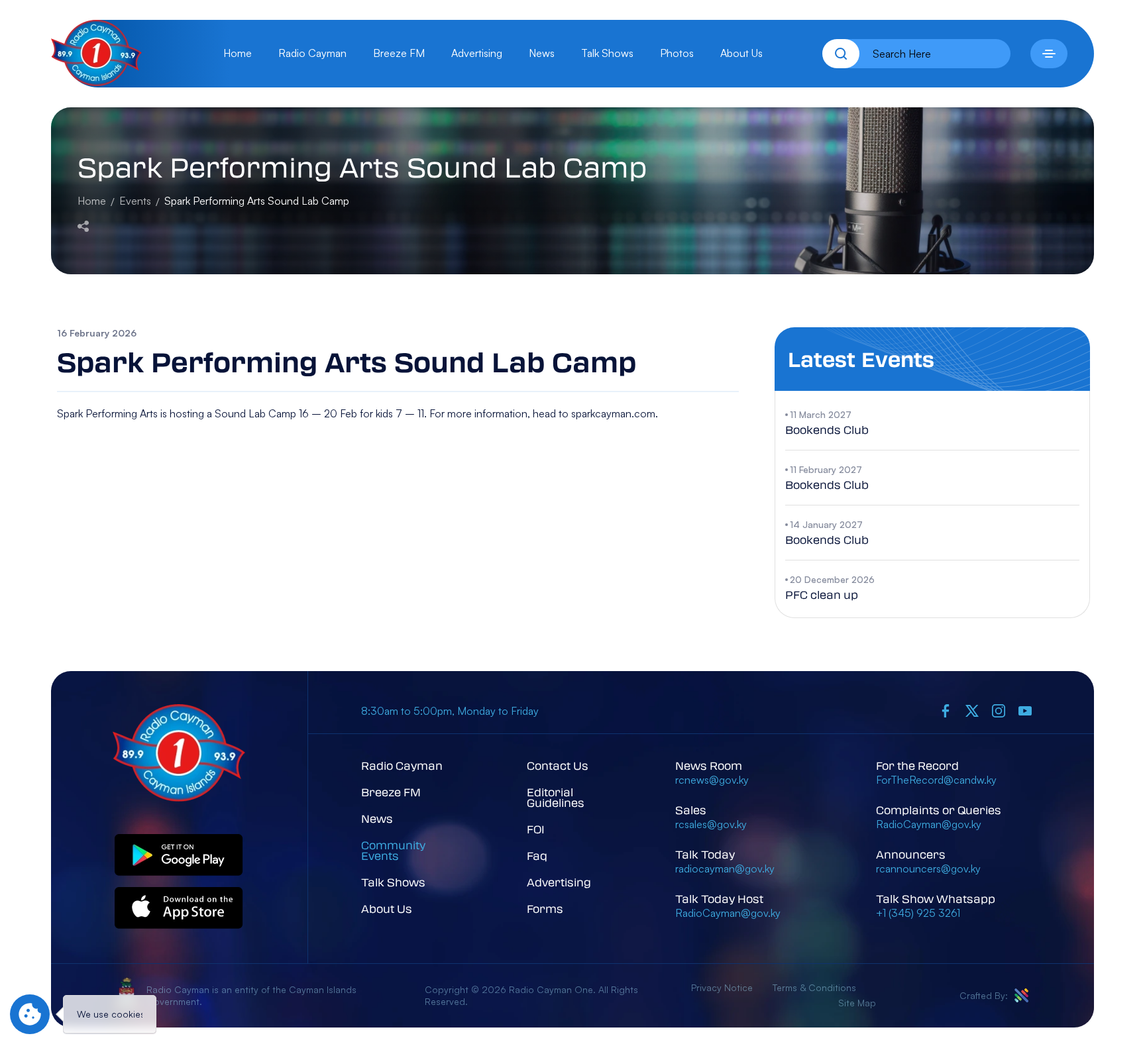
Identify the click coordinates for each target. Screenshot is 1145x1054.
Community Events (393, 850)
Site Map (857, 1002)
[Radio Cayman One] (96, 82)
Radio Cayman (312, 53)
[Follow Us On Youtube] (1025, 710)
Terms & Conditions (814, 987)
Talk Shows (607, 53)
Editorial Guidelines (555, 797)
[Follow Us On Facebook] (945, 710)
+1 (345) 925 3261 (918, 913)
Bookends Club (827, 429)
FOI (536, 829)
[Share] (83, 224)
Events (135, 200)
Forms (545, 908)
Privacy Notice (722, 987)
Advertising (476, 53)
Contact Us (557, 765)
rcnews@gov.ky (712, 779)
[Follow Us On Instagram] (998, 710)
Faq (537, 855)
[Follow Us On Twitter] (972, 710)
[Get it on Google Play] (179, 855)
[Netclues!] (1021, 995)
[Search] (840, 53)
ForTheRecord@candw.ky (936, 779)
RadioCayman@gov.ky (728, 913)
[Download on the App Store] (179, 908)
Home (237, 53)
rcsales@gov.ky (711, 824)
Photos (677, 53)
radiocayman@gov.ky (725, 868)
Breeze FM (399, 53)
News (542, 53)
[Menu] (1048, 53)
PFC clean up (821, 594)
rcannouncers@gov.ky (928, 868)
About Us (741, 53)
